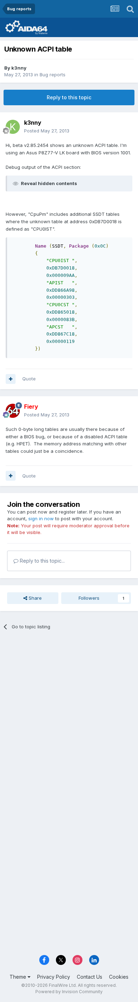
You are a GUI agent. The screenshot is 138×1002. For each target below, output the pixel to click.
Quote (29, 378)
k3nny (19, 68)
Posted (46, 131)
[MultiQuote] (11, 379)
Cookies (118, 977)
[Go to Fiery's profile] (13, 411)
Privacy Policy (53, 977)
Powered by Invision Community (69, 991)
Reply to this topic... (41, 561)
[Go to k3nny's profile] (13, 127)
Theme (19, 977)
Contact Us (89, 977)
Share (34, 598)
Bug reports (52, 74)
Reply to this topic (69, 97)
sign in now (41, 518)
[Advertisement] (69, 711)
